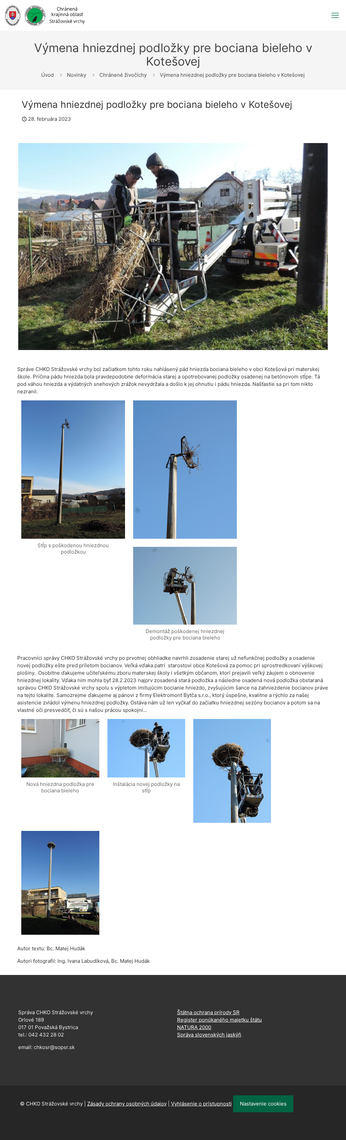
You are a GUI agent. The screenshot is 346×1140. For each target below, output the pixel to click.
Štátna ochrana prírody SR (208, 1012)
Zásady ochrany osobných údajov (127, 1103)
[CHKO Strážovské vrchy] (45, 15)
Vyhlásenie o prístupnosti (201, 1103)
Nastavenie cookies (263, 1103)
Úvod (47, 75)
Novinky (76, 75)
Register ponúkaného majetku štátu (219, 1020)
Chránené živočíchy (123, 75)
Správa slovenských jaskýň (209, 1034)
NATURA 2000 (194, 1027)
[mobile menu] (335, 15)
